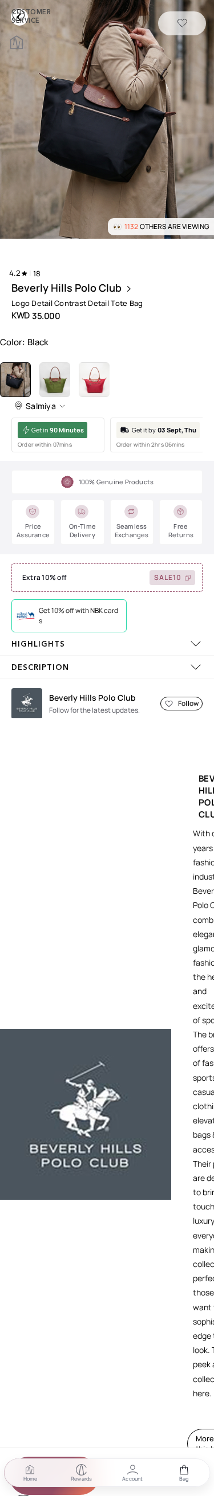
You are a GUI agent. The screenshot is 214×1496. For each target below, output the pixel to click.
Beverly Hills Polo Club (66, 288)
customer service (20, 15)
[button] (107, 120)
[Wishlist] (182, 24)
